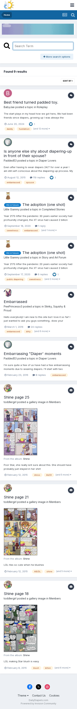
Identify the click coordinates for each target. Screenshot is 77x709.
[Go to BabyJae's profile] (8, 93)
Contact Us (39, 695)
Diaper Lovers (47, 160)
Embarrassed (15, 301)
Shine (26, 458)
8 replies (40, 374)
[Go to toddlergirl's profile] (8, 388)
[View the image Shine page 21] (20, 531)
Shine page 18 (16, 593)
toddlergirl (10, 402)
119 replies (38, 177)
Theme (22, 695)
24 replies (36, 326)
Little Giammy (12, 209)
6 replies (42, 274)
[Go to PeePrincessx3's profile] (8, 292)
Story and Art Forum (54, 257)
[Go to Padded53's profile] (8, 142)
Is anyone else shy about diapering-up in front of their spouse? (38, 153)
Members (55, 402)
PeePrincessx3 (13, 306)
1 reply (41, 225)
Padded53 (10, 160)
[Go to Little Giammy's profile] (8, 195)
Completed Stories (53, 209)
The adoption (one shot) (43, 204)
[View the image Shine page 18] (20, 628)
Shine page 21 (16, 497)
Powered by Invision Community (38, 703)
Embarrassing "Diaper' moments (32, 353)
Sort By (67, 81)
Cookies (54, 695)
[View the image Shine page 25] (20, 432)
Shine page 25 (16, 397)
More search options (57, 56)
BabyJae (9, 107)
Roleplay (42, 107)
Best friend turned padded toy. (31, 102)
